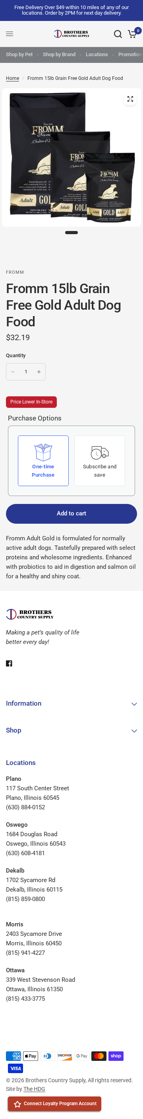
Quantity (15, 355)
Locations (97, 54)
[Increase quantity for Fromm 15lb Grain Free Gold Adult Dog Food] (39, 372)
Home (12, 78)
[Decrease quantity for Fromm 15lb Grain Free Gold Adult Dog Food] (12, 372)
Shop (13, 730)
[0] (131, 34)
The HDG (34, 1089)
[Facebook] (14, 663)
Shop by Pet (19, 54)
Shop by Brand (59, 54)
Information (23, 703)
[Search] (118, 34)
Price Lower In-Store (31, 402)
